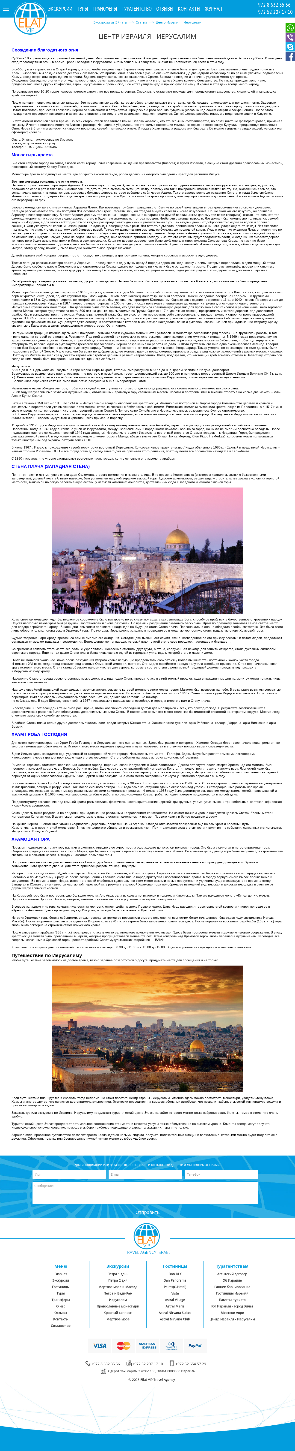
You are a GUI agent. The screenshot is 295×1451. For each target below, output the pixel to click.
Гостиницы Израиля (232, 1293)
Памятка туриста (232, 1299)
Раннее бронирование (232, 1287)
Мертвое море (118, 1319)
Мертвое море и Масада (117, 1287)
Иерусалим (118, 1299)
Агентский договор (232, 1274)
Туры (82, 8)
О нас (60, 1306)
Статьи (141, 22)
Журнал (213, 8)
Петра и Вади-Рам (118, 1293)
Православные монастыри (118, 1306)
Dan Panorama (175, 1280)
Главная (60, 1274)
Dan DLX (175, 1274)
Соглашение (61, 1325)
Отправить (148, 1212)
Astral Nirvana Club (175, 1319)
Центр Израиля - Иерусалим (232, 1319)
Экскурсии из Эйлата (110, 22)
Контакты (189, 8)
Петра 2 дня (117, 1280)
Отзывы (164, 8)
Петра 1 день (117, 1274)
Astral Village (175, 1299)
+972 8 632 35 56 (273, 4)
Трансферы (105, 8)
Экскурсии (60, 8)
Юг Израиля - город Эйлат (232, 1306)
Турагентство (137, 8)
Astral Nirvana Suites (175, 1312)
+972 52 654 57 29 (190, 1364)
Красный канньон (118, 1312)
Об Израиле (232, 1280)
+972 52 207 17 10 (274, 11)
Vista (175, 1293)
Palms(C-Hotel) (175, 1287)
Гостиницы (61, 1287)
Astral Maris (175, 1306)
